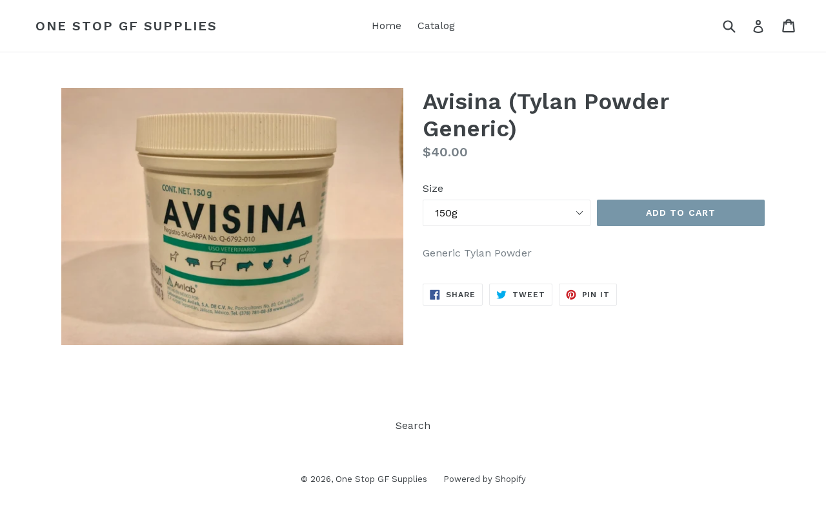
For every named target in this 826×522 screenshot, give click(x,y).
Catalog (436, 25)
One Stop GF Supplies (126, 26)
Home (386, 25)
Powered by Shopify (484, 479)
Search (413, 425)
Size (433, 188)
